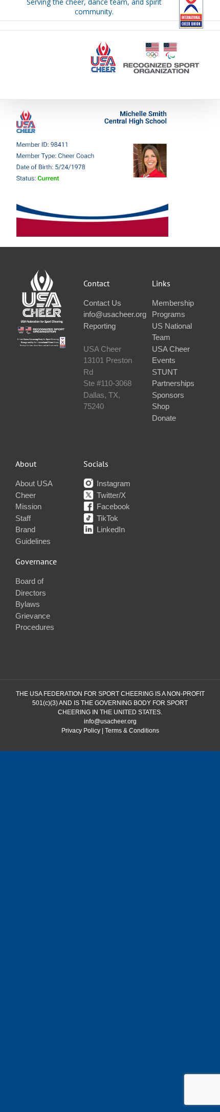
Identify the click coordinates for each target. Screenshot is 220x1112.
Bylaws (27, 604)
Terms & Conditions (132, 730)
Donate (164, 418)
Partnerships (173, 383)
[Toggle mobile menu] (199, 81)
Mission (28, 506)
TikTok (106, 518)
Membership (173, 303)
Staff (23, 518)
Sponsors (168, 395)
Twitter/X (110, 495)
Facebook (112, 506)
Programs (168, 314)
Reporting (99, 326)
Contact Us (102, 303)
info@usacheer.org (114, 314)
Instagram (112, 483)
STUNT (165, 372)
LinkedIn (110, 529)
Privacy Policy (80, 730)
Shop (160, 406)
